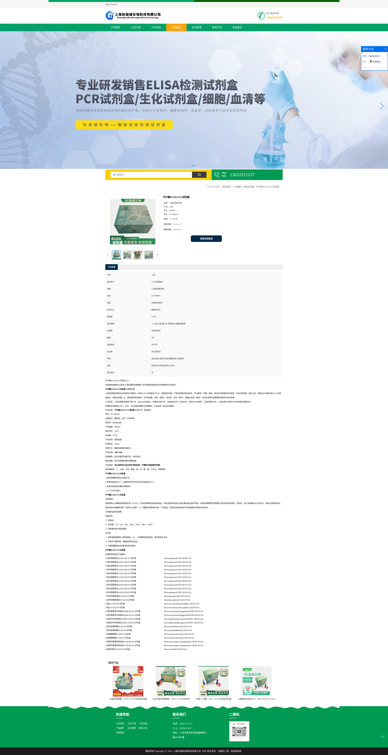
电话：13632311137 (183, 723)
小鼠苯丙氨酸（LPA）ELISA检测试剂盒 (128, 699)
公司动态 (156, 27)
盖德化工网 (223, 751)
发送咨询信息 (206, 239)
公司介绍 (136, 27)
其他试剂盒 (249, 187)
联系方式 (217, 27)
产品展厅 (176, 27)
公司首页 (115, 27)
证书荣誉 (197, 27)
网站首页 (226, 187)
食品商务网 (236, 751)
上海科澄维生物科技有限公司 (187, 751)
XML (204, 751)
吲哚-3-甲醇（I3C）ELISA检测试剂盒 (213, 699)
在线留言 (237, 27)
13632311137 (274, 17)
